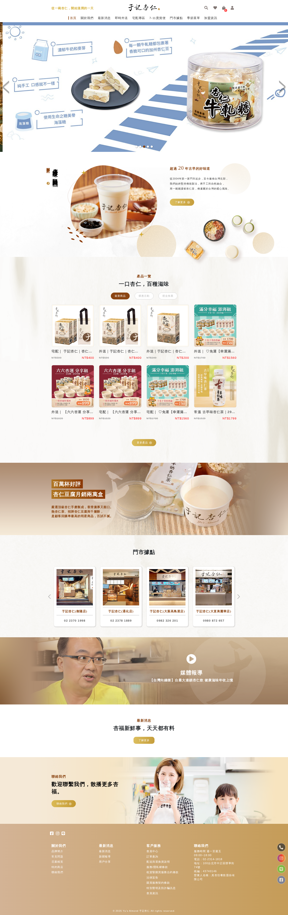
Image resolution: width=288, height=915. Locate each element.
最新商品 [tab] (120, 295)
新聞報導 (105, 856)
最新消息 (104, 18)
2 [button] (140, 147)
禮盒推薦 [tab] (167, 295)
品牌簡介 (57, 851)
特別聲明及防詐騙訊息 (161, 888)
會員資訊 (152, 893)
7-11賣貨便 (157, 18)
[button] (206, 8)
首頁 (73, 18)
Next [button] (281, 87)
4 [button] (148, 147)
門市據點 (176, 18)
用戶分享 (105, 861)
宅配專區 (138, 18)
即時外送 (121, 18)
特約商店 (57, 867)
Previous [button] (6, 87)
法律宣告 (152, 877)
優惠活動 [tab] (144, 295)
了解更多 (180, 202)
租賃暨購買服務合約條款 (162, 872)
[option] (144, 87)
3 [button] (144, 147)
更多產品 (142, 442)
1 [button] (136, 147)
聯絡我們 (62, 803)
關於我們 (87, 18)
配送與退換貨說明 (158, 861)
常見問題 (57, 856)
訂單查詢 (152, 856)
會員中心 (152, 851)
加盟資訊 (210, 18)
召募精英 (57, 861)
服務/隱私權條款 (157, 867)
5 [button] (152, 147)
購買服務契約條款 (158, 882)
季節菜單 (193, 18)
